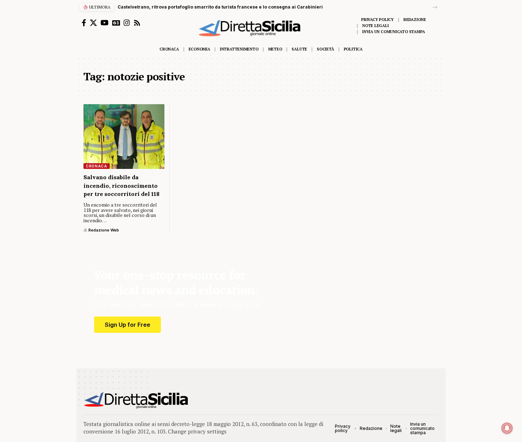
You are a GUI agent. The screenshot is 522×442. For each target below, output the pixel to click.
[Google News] (116, 23)
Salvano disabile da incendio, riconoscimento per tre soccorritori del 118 (121, 185)
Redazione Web (103, 230)
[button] (435, 7)
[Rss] (137, 23)
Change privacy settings (197, 431)
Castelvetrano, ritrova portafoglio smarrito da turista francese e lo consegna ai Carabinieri (220, 7)
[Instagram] (127, 23)
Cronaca (96, 166)
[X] (93, 23)
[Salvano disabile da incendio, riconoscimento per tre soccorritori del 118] (123, 136)
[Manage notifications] (507, 428)
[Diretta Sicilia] (136, 400)
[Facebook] (84, 23)
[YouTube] (104, 23)
